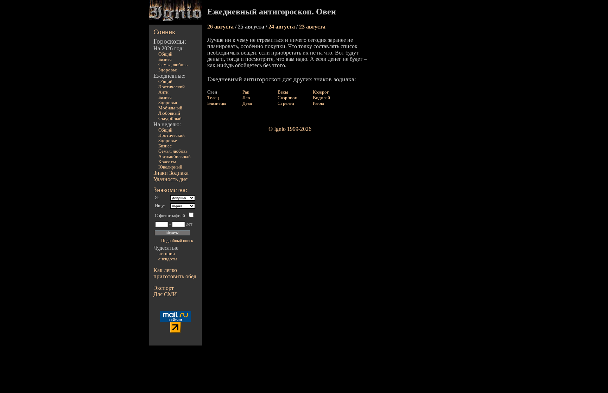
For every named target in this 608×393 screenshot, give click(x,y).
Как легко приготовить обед (174, 273)
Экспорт (163, 288)
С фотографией (170, 215)
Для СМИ (165, 294)
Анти (163, 92)
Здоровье (167, 70)
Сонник (164, 32)
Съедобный (170, 118)
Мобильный (170, 108)
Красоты (167, 161)
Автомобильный (174, 156)
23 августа (312, 27)
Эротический (171, 86)
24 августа (282, 27)
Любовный (169, 113)
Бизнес (165, 59)
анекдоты (167, 258)
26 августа (221, 27)
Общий (165, 54)
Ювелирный (170, 167)
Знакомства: (170, 190)
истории (166, 253)
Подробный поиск (177, 240)
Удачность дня (170, 179)
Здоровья (167, 102)
